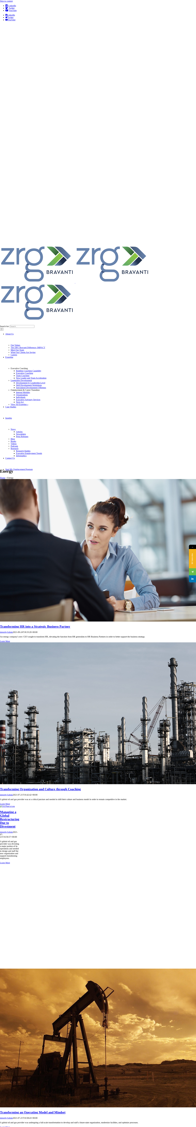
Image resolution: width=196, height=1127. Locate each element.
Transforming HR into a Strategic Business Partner (35, 626)
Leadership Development (21, 380)
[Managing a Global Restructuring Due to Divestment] (7, 806)
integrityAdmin (6, 632)
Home (2, 478)
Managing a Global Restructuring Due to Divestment (9, 819)
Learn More (5, 641)
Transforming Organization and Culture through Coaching (40, 789)
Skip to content (6, 1)
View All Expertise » (19, 404)
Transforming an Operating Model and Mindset (32, 1112)
